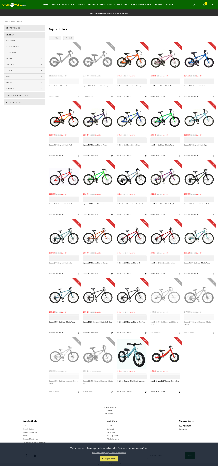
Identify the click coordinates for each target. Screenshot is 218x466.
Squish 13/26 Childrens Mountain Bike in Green (63, 382)
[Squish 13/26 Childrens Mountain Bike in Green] (64, 354)
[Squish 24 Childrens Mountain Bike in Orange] (199, 295)
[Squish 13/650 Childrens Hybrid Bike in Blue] (165, 295)
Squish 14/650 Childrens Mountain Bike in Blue (98, 382)
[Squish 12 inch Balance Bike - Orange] (98, 59)
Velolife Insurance (113, 439)
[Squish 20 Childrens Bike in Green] (98, 177)
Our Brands (110, 429)
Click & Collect (28, 429)
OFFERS (169, 5)
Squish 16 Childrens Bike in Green (162, 145)
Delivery (26, 426)
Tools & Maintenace (141, 5)
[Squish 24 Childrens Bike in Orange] (98, 236)
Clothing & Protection (99, 5)
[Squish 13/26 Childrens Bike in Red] (131, 236)
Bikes (45, 5)
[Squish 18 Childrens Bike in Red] (64, 177)
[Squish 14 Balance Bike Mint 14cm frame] (131, 354)
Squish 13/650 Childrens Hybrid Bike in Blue (164, 323)
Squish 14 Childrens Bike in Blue (195, 86)
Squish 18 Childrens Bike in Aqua (195, 145)
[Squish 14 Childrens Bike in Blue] (199, 59)
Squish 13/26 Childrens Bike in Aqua (197, 263)
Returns (25, 436)
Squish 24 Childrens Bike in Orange (95, 263)
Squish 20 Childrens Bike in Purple (163, 204)
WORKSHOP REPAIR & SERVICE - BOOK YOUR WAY (109, 14)
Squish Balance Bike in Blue (59, 86)
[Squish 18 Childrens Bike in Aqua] (199, 118)
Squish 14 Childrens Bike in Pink (162, 86)
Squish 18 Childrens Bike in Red (60, 204)
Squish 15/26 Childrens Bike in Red (163, 263)
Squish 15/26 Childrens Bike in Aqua (62, 322)
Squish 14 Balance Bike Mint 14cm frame (131, 381)
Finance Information (30, 432)
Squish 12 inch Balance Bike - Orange (96, 86)
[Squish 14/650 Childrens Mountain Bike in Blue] (98, 354)
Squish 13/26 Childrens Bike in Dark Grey (97, 322)
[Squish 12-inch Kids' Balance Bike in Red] (165, 354)
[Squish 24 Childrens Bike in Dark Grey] (199, 177)
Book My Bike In (113, 436)
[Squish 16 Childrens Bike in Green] (165, 118)
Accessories (77, 5)
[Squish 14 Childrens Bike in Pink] (165, 59)
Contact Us (183, 429)
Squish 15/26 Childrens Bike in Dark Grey (131, 322)
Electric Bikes (59, 5)
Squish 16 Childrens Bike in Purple (95, 145)
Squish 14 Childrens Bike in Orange (129, 86)
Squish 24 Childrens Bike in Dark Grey (197, 204)
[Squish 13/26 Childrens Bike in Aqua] (199, 236)
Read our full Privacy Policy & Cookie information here (109, 453)
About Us (110, 426)
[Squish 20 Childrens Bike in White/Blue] (131, 177)
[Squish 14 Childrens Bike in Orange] (131, 59)
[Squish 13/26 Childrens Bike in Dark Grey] (98, 295)
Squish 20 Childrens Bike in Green (95, 204)
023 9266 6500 (185, 426)
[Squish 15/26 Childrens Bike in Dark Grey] (131, 295)
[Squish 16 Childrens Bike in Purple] (98, 118)
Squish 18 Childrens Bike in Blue (128, 145)
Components (120, 5)
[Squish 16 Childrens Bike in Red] (64, 118)
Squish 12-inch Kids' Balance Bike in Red (165, 381)
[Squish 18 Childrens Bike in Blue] (131, 118)
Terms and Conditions (30, 439)
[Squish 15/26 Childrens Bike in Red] (165, 236)
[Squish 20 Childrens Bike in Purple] (165, 177)
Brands (158, 5)
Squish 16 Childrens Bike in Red (60, 145)
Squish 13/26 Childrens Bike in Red (129, 263)
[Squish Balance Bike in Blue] (64, 59)
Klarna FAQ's (111, 432)
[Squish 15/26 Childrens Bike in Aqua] (64, 295)
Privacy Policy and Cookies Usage (34, 442)
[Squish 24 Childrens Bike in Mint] (64, 236)
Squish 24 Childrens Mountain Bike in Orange (197, 323)
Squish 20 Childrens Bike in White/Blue (130, 204)
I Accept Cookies (109, 459)
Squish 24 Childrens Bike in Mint (60, 263)
